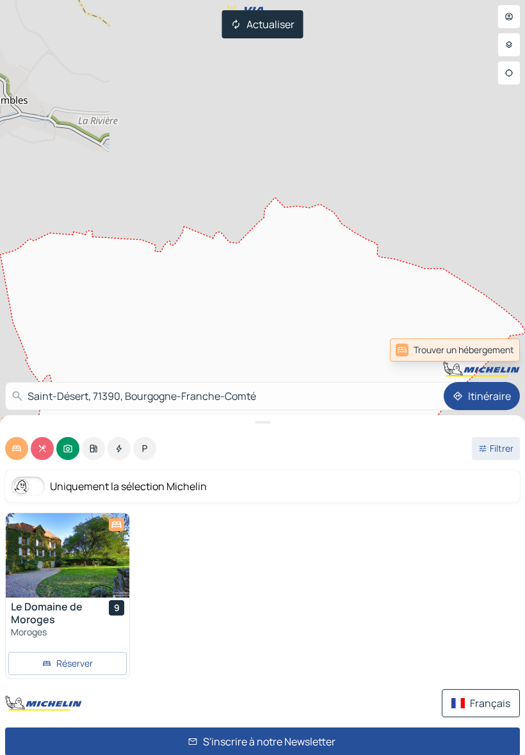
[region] (67, 555)
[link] (492, 350)
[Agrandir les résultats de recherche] (262, 422)
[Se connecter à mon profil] (509, 16)
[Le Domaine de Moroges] (67, 555)
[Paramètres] (509, 44)
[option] (16, 448)
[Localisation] (509, 72)
